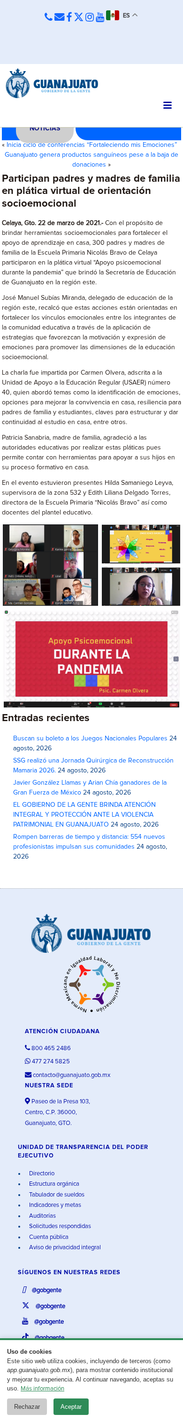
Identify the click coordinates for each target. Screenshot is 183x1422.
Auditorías (42, 1216)
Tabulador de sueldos (56, 1195)
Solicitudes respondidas (59, 1226)
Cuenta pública (48, 1237)
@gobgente (45, 1290)
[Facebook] (69, 18)
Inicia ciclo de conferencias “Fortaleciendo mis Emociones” (92, 145)
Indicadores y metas (54, 1205)
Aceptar (71, 1406)
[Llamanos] (49, 17)
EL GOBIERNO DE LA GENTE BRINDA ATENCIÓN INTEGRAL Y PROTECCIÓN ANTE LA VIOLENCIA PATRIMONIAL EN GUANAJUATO (84, 815)
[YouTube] (100, 18)
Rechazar (27, 1406)
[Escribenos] (59, 17)
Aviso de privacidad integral (64, 1248)
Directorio (41, 1174)
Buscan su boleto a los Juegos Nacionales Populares (90, 738)
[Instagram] (89, 18)
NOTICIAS (45, 128)
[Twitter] (79, 18)
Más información (42, 1389)
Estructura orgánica (53, 1184)
